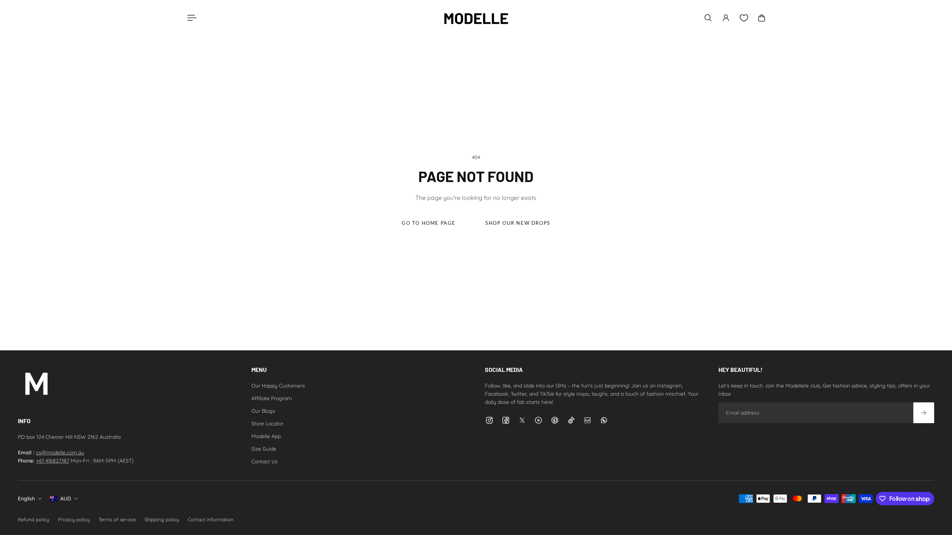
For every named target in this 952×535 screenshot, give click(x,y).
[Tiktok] (571, 420)
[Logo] (476, 18)
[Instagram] (489, 420)
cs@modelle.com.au (60, 452)
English (26, 498)
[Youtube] (538, 420)
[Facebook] (506, 420)
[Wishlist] (744, 18)
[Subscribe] (923, 412)
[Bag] (762, 18)
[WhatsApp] (604, 420)
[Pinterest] (555, 420)
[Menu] (190, 18)
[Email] (587, 420)
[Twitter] (522, 420)
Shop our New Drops (517, 223)
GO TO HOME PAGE (429, 223)
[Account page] (726, 18)
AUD (65, 498)
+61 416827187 (52, 460)
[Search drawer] (708, 18)
